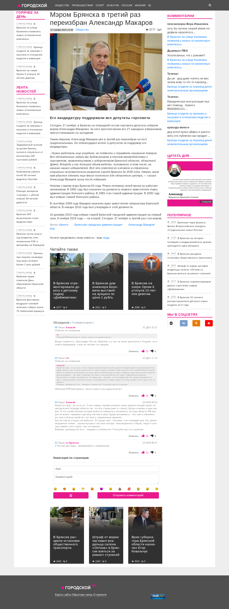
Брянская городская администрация (98, 224)
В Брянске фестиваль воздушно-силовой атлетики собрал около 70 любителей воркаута (30, 303)
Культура (113, 5)
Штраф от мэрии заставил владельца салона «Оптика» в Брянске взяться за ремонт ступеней (188, 270)
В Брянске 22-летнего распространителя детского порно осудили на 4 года (187, 301)
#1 (56, 443)
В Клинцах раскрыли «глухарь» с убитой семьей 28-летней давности (27, 195)
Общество (62, 5)
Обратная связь (82, 594)
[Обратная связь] (149, 5)
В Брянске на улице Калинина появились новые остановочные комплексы (28, 31)
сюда (106, 237)
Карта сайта (63, 594)
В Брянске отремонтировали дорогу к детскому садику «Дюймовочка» (189, 285)
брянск (63, 224)
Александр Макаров (141, 224)
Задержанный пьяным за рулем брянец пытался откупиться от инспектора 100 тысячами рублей (29, 152)
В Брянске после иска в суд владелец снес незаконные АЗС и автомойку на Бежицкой (30, 238)
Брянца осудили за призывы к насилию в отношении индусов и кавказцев (188, 117)
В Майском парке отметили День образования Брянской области (29, 280)
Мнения (140, 5)
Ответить (134, 351)
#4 (56, 327)
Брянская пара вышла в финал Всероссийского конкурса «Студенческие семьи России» (186, 226)
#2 (56, 402)
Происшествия (82, 5)
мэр (52, 228)
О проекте (100, 594)
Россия (127, 5)
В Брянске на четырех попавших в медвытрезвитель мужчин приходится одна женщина (189, 242)
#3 (56, 358)
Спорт (100, 5)
